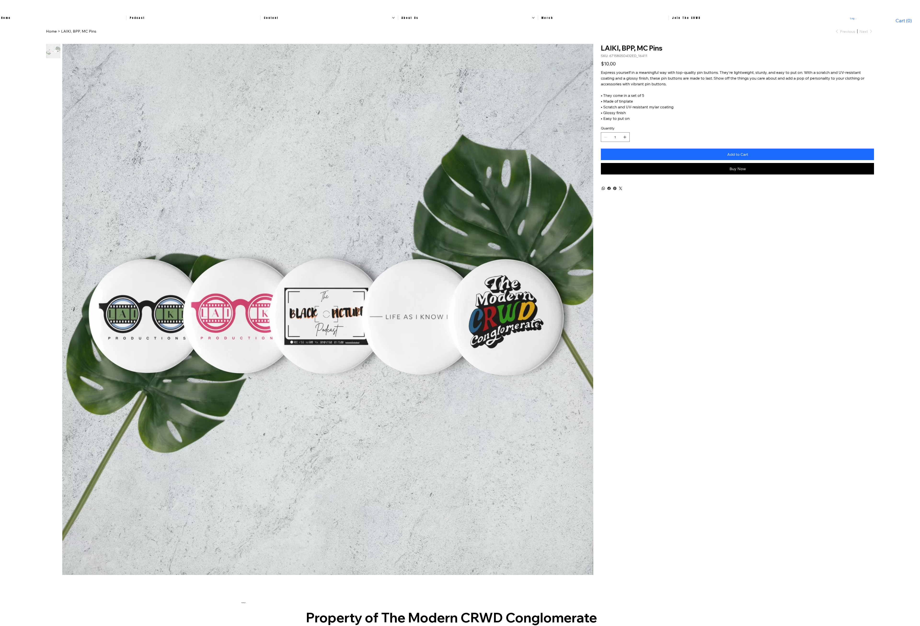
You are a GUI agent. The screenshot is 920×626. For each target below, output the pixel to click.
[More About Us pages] (533, 18)
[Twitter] (620, 188)
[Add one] (625, 137)
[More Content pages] (393, 18)
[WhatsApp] (603, 188)
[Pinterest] (614, 188)
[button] (905, 20)
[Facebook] (609, 188)
